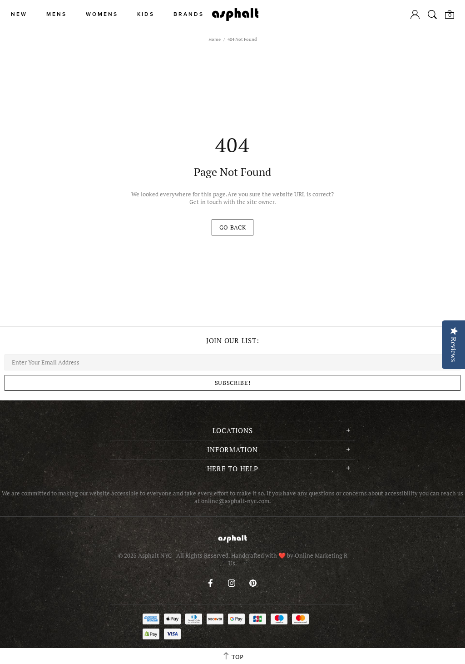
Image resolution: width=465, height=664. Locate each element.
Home (214, 39)
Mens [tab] (56, 14)
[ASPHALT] (235, 14)
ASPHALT (232, 539)
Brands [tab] (188, 14)
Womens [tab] (102, 14)
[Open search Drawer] (432, 14)
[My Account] (415, 14)
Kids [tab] (145, 14)
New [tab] (19, 14)
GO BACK (232, 227)
